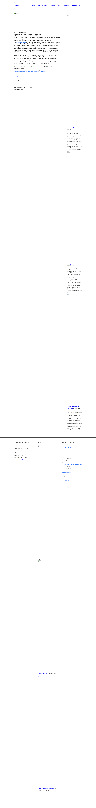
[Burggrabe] (17, 5)
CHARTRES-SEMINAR (67, 447)
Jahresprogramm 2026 (72, 264)
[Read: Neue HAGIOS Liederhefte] (69, 16)
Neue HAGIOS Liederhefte (73, 128)
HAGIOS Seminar (66, 480)
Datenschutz (16, 799)
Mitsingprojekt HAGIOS (21, 42)
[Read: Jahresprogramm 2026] (69, 152)
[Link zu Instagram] (19, 1)
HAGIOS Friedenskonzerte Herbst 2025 (46, 788)
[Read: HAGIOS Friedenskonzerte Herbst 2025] (69, 295)
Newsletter (36, 799)
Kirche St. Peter (17, 76)
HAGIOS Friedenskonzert (68, 456)
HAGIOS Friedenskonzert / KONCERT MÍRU (72, 464)
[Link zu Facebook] (14, 1)
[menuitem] (33, 5)
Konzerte (19, 84)
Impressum (22, 799)
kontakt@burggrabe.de (21, 459)
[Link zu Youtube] (16, 1)
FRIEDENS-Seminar (66, 472)
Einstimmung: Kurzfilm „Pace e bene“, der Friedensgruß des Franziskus (29, 71)
